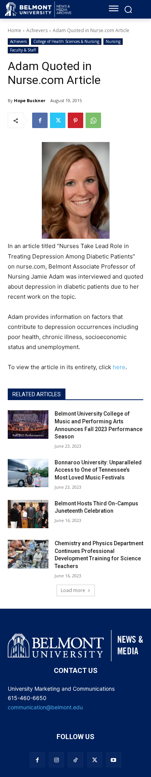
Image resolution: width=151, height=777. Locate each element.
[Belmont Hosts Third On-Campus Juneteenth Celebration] (28, 514)
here (119, 367)
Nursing (113, 41)
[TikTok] (75, 759)
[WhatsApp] (93, 120)
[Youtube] (113, 759)
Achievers (37, 30)
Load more (73, 590)
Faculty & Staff (23, 50)
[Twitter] (57, 120)
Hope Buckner (29, 100)
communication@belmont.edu (45, 707)
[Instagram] (56, 759)
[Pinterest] (75, 120)
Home (14, 30)
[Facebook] (40, 120)
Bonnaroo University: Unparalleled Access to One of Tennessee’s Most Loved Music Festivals (98, 470)
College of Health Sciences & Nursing (66, 41)
